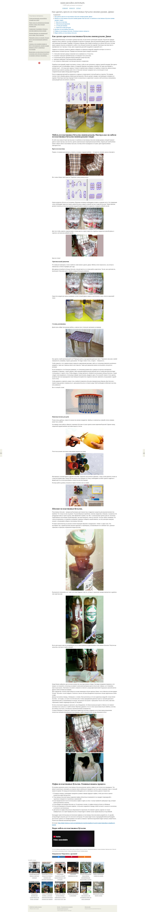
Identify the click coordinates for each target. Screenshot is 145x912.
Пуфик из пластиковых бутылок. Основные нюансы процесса (72, 31)
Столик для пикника (61, 26)
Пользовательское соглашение (67, 906)
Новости (72, 8)
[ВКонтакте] (58, 857)
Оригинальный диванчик (63, 24)
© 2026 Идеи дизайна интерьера (35, 906)
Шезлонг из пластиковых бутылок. (64, 29)
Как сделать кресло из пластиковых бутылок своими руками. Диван (73, 16)
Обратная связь (87, 906)
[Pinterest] (71, 857)
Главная (65, 8)
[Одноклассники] (84, 857)
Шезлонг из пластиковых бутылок (60, 851)
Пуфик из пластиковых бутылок (74, 851)
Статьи (78, 8)
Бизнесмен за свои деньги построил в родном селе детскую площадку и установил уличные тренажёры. (39, 53)
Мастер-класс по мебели (74, 849)
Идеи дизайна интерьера (72, 3)
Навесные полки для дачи (63, 27)
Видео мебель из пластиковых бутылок (66, 33)
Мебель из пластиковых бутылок (62, 849)
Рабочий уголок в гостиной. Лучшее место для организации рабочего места (39, 39)
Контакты (58, 906)
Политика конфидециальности (62, 908)
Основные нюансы (84, 851)
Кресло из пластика (61, 22)
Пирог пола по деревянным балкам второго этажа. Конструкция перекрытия (39, 24)
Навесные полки (108, 849)
